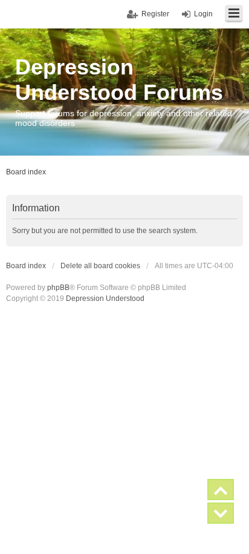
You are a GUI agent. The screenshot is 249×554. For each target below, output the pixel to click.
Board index (26, 266)
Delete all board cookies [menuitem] (100, 266)
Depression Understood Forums (119, 79)
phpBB (58, 287)
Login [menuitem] (203, 14)
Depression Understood (105, 298)
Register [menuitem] (155, 14)
